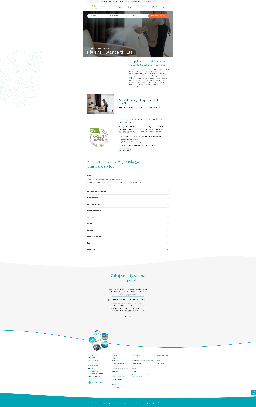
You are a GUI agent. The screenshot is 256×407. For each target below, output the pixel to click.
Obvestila (134, 371)
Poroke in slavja (160, 363)
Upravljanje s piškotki (121, 403)
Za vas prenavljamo (117, 379)
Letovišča (102, 6)
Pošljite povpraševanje (118, 1)
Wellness (138, 6)
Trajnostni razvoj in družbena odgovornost (142, 360)
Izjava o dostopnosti (137, 376)
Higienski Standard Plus (118, 374)
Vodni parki (129, 6)
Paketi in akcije (121, 6)
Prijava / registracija (152, 1)
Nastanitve (109, 6)
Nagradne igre (115, 371)
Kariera (133, 366)
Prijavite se (128, 316)
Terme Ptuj (91, 368)
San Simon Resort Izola (94, 379)
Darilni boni (115, 366)
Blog (110, 1)
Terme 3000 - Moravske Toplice (95, 363)
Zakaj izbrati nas (103, 1)
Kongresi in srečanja (154, 6)
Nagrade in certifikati (137, 363)
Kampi (115, 6)
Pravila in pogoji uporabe (109, 403)
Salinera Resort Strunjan (94, 376)
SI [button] (166, 7)
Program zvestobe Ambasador (137, 1)
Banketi (158, 360)
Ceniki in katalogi (116, 387)
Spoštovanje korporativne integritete (141, 374)
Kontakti (127, 1)
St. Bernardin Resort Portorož (95, 373)
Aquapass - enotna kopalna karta (120, 368)
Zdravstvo (144, 6)
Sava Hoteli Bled (92, 357)
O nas (133, 358)
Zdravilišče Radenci (93, 365)
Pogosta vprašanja (116, 384)
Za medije (134, 368)
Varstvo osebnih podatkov (118, 376)
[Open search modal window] (163, 7)
